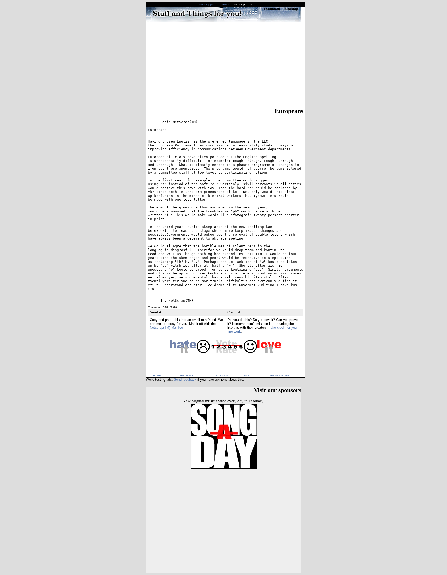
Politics (225, 4)
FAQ (246, 375)
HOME (157, 375)
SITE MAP (222, 375)
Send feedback (185, 380)
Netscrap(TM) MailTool (167, 328)
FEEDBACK (187, 375)
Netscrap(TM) (207, 4)
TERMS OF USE (279, 375)
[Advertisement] (225, 65)
